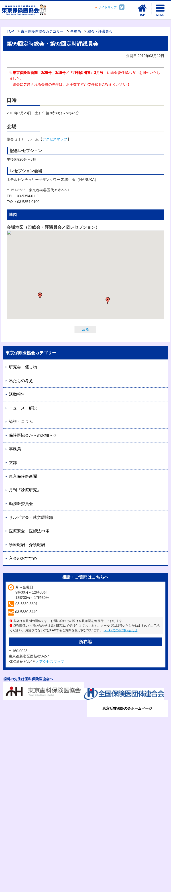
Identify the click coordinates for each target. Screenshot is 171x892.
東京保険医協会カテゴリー (42, 31)
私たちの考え (21, 381)
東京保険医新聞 (23, 476)
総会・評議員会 (100, 31)
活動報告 (17, 394)
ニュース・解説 (23, 408)
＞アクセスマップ (50, 661)
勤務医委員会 (21, 503)
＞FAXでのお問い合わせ (120, 630)
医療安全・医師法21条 (29, 531)
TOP (10, 31)
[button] (107, 300)
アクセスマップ (54, 139)
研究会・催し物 (23, 367)
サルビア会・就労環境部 (31, 517)
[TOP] (142, 8)
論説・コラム (21, 421)
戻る (85, 329)
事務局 (75, 31)
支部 (13, 462)
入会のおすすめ (23, 558)
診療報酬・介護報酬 (27, 545)
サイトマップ (107, 7)
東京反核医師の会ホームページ (127, 708)
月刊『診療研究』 (25, 490)
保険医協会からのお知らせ (33, 435)
